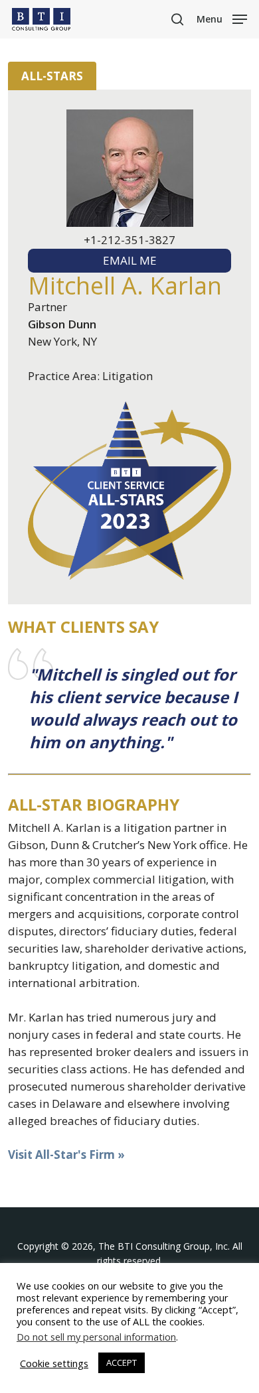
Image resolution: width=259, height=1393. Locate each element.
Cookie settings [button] (54, 1363)
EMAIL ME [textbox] (130, 260)
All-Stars (52, 76)
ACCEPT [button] (121, 1362)
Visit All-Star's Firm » (66, 1154)
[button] (222, 18)
